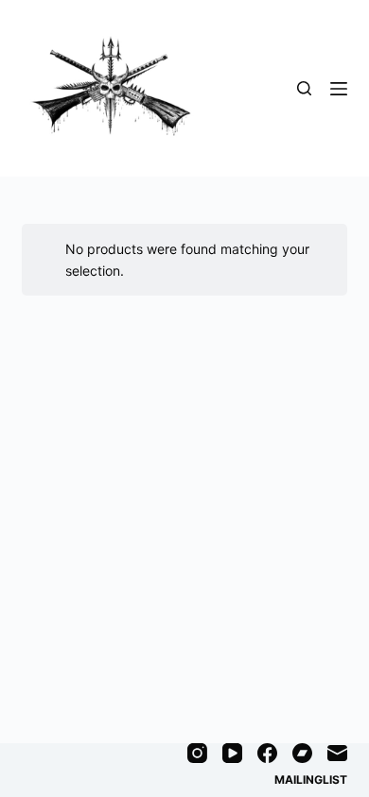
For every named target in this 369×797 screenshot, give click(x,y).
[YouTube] (232, 753)
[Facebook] (267, 753)
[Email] (337, 753)
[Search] (304, 88)
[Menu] (338, 88)
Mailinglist (310, 779)
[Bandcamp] (302, 753)
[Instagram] (197, 753)
